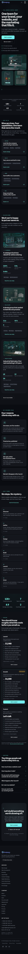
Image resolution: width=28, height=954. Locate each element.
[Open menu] (25, 2)
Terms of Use (12, 943)
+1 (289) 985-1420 (7, 923)
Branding (4, 872)
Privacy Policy (5, 943)
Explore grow (6, 184)
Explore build (6, 167)
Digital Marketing (5, 879)
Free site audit (5, 900)
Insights (3, 911)
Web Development (6, 870)
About (3, 893)
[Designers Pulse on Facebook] (3, 946)
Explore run (6, 201)
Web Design (4, 868)
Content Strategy (5, 876)
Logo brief (4, 904)
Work (3, 897)
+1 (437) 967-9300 (8, 925)
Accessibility (18, 943)
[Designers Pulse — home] (6, 2)
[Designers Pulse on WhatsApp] (9, 946)
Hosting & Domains (6, 883)
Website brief (5, 902)
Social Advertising (6, 881)
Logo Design (4, 874)
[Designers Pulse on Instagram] (6, 946)
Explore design (6, 151)
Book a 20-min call (6, 929)
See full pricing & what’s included (16, 743)
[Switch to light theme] (21, 2)
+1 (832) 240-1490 (7, 921)
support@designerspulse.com (8, 927)
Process (3, 908)
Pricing (3, 906)
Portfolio (4, 895)
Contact (3, 913)
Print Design (4, 885)
